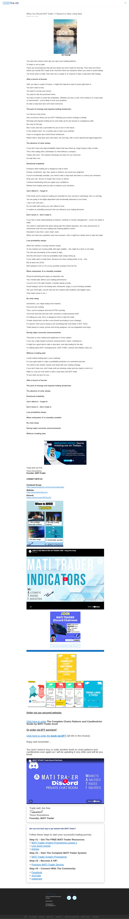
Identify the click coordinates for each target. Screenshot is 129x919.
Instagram (37, 878)
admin (29, 16)
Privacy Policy (85, 917)
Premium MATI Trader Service (48, 864)
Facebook (37, 872)
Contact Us (59, 917)
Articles (35, 849)
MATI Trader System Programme (49, 856)
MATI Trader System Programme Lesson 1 (54, 842)
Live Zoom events (41, 846)
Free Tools (49, 917)
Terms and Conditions (72, 917)
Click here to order (36, 721)
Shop (25, 917)
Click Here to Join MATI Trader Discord (65, 646)
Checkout (95, 917)
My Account (33, 917)
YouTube (36, 875)
